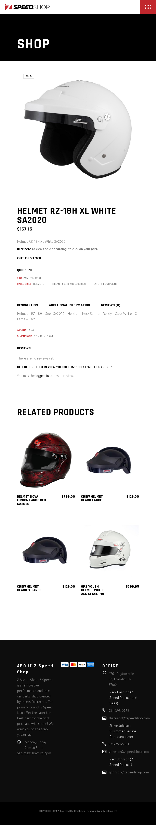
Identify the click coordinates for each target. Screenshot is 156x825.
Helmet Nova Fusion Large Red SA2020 (31, 500)
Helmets (38, 284)
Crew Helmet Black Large (92, 498)
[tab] (32, 305)
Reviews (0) (110, 305)
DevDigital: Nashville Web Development (95, 811)
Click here (24, 249)
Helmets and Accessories (69, 284)
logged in (42, 376)
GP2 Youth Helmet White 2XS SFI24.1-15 (92, 590)
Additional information (69, 305)
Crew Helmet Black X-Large (29, 588)
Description (27, 305)
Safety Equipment (106, 284)
